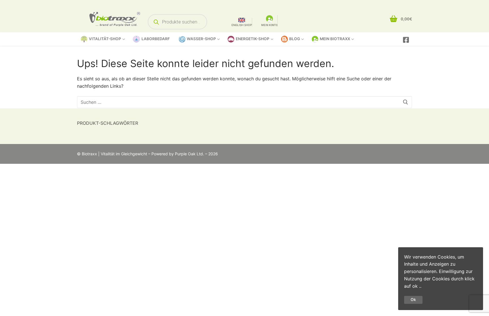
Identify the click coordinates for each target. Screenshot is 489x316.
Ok (413, 299)
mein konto (269, 25)
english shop (241, 25)
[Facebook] (406, 40)
